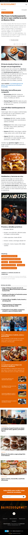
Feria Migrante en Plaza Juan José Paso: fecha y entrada (9, 387)
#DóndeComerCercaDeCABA (8, 265)
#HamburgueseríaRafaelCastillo (9, 256)
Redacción (5, 518)
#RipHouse (4, 262)
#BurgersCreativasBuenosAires (9, 268)
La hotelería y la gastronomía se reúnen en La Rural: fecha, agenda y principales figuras (12, 429)
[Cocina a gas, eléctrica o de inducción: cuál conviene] (22, 379)
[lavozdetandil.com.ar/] (8, 4)
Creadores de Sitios (17, 533)
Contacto (14, 521)
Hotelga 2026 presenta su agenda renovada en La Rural (9, 401)
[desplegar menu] (26, 4)
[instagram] (26, 1)
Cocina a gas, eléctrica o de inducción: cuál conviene (7, 379)
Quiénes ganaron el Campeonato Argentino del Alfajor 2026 (11, 305)
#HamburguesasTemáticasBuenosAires (11, 259)
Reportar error (22, 518)
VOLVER (25, 10)
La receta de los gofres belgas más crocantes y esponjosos (11, 365)
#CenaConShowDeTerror (15, 262)
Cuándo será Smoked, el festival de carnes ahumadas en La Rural (14, 295)
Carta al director (13, 518)
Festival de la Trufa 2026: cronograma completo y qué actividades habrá (13, 310)
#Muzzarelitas (21, 265)
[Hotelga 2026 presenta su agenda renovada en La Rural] (22, 401)
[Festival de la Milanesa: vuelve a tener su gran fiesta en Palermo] (22, 394)
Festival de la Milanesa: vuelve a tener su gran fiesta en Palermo (8, 394)
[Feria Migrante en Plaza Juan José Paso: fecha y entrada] (22, 386)
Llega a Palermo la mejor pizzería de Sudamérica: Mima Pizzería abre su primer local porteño (14, 289)
